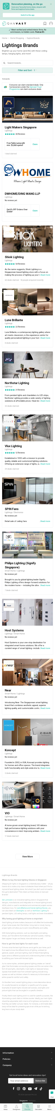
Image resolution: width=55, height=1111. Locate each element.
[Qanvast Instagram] (18, 1088)
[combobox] (27, 63)
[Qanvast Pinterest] (24, 1088)
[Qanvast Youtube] (30, 1088)
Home (4, 38)
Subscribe (40, 1081)
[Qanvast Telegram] (35, 1088)
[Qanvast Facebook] (13, 1088)
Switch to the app (27, 15)
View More (27, 856)
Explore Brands (33, 38)
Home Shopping (17, 38)
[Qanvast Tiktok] (41, 1088)
